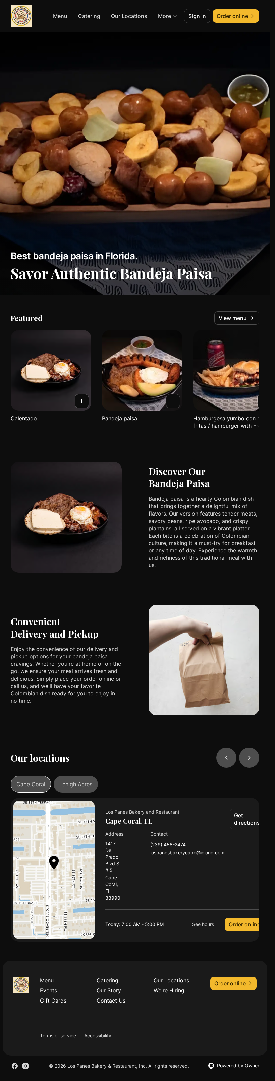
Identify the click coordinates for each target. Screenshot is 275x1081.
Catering (89, 16)
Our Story (109, 990)
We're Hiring (169, 990)
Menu (60, 16)
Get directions (247, 819)
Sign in (197, 16)
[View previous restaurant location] (226, 758)
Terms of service (58, 1035)
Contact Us (111, 1000)
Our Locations (129, 16)
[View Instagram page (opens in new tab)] (25, 1066)
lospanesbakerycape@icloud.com (187, 853)
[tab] (31, 784)
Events (48, 990)
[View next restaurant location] (249, 758)
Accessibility (97, 1035)
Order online (244, 924)
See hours (203, 924)
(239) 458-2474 (168, 845)
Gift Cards (53, 1000)
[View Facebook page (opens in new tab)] (15, 1066)
